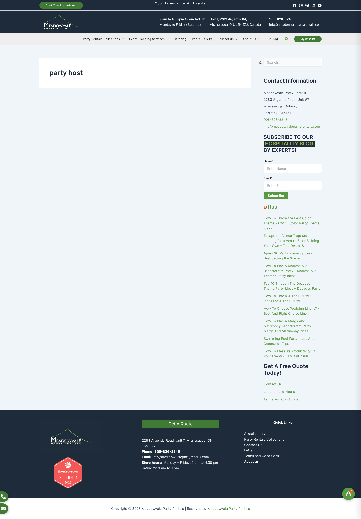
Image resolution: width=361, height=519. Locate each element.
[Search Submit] (260, 63)
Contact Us (273, 384)
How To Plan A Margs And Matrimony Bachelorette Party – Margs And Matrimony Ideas (289, 326)
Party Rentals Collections (264, 439)
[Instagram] (301, 5)
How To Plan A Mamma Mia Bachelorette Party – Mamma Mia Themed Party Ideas (290, 271)
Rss (272, 206)
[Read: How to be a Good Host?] (90, 142)
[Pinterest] (307, 5)
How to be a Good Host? (68, 179)
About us (251, 461)
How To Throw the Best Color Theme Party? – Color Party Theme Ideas (291, 223)
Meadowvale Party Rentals (229, 508)
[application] (122, 39)
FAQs (248, 450)
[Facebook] (294, 5)
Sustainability (254, 434)
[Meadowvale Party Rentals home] (70, 436)
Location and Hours (279, 392)
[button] (61, 5)
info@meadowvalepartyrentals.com (295, 25)
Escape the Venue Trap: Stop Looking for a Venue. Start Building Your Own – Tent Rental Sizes (291, 241)
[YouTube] (320, 5)
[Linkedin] (313, 5)
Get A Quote (180, 423)
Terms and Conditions (281, 399)
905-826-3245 (275, 120)
